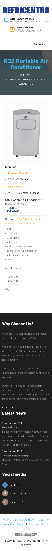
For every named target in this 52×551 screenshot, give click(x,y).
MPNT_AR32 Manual (18, 179)
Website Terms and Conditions (18, 520)
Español (40, 44)
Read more (8, 407)
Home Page (26, 75)
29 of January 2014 (12, 451)
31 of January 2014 (12, 423)
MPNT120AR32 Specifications (23, 193)
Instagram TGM (17, 502)
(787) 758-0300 (26, 19)
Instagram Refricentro (21, 493)
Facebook (14, 485)
